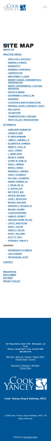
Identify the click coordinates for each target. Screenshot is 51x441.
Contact (32, 359)
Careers (28, 357)
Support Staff (38, 357)
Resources (15, 365)
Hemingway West (30, 437)
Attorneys (10, 357)
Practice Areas (22, 359)
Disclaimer (25, 365)
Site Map (35, 365)
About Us (19, 357)
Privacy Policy (25, 368)
